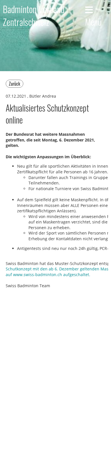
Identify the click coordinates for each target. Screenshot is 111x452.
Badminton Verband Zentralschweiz (33, 15)
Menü (93, 21)
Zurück (14, 83)
